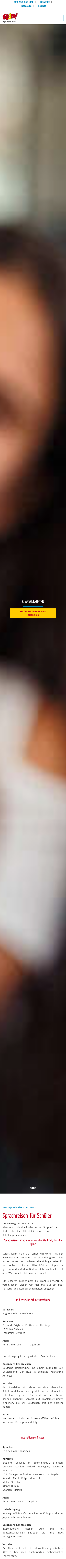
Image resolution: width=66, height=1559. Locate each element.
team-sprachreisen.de (15, 1207)
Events (42, 5)
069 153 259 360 (24, 2)
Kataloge (26, 5)
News (32, 1207)
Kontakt (45, 2)
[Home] (10, 18)
